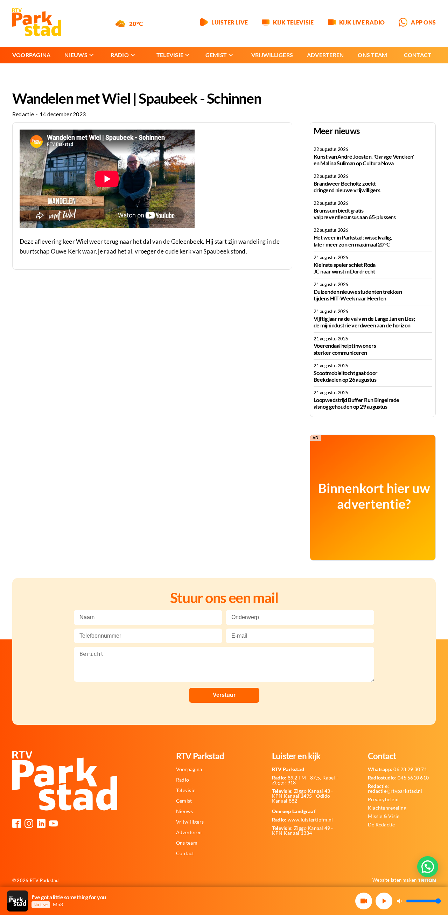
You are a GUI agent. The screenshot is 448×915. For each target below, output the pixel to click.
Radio (120, 54)
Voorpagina (31, 54)
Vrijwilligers (272, 54)
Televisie (169, 54)
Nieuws (75, 54)
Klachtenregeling (387, 807)
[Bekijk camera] (363, 901)
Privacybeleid (383, 799)
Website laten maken (394, 880)
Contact (418, 54)
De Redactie (381, 824)
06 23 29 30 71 (397, 769)
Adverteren (325, 54)
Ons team (372, 54)
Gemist (216, 54)
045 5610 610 (398, 777)
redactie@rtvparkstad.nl (395, 788)
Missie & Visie (383, 816)
